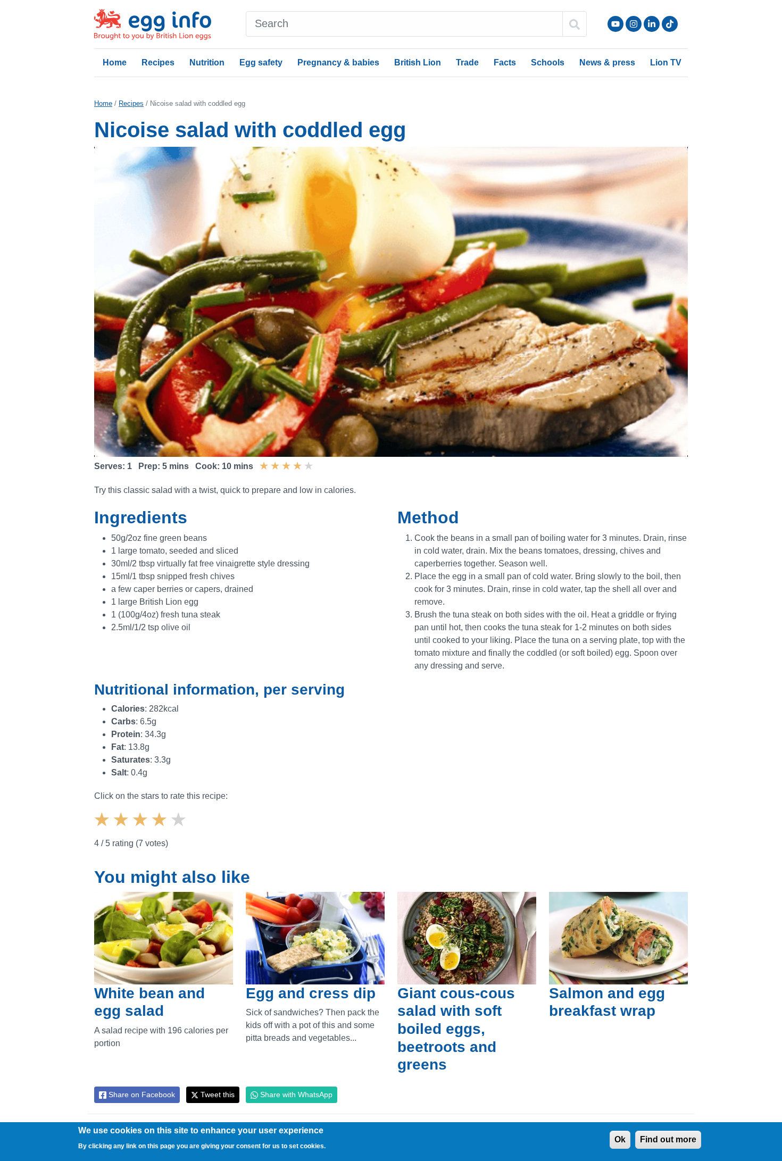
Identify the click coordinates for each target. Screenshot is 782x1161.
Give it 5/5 (180, 828)
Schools (547, 62)
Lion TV (665, 62)
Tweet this (216, 1094)
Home (115, 62)
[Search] (574, 24)
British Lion (417, 62)
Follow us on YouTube (615, 24)
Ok (620, 1139)
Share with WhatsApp (295, 1094)
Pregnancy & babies (338, 62)
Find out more (668, 1139)
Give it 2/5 (122, 828)
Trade (467, 62)
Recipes (158, 62)
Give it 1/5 (103, 828)
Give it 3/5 (141, 828)
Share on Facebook (140, 1094)
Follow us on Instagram (634, 24)
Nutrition (206, 62)
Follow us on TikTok (670, 24)
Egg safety (260, 62)
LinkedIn (652, 24)
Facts (505, 62)
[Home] (153, 24)
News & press (607, 62)
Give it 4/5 (161, 828)
